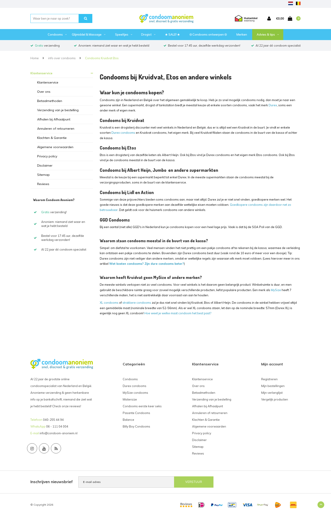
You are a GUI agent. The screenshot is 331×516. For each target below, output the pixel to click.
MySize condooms (135, 392)
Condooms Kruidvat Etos (102, 58)
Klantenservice (41, 73)
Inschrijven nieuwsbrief (51, 481)
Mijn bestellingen (273, 386)
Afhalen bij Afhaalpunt (53, 119)
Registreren (269, 379)
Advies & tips (266, 34)
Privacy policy (47, 156)
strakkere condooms (136, 302)
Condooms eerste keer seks (142, 406)
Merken (241, 34)
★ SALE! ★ (172, 34)
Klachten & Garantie (52, 138)
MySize (276, 290)
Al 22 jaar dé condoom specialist (278, 45)
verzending (47, 45)
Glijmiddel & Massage (87, 34)
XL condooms (109, 302)
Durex (273, 105)
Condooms (55, 34)
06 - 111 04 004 (57, 426)
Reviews (43, 184)
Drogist (146, 34)
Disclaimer (44, 165)
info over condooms (62, 58)
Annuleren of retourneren (55, 129)
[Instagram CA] (32, 448)
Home (34, 58)
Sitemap (43, 175)
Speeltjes (121, 34)
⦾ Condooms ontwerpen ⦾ (208, 34)
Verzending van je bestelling (58, 110)
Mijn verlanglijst (272, 392)
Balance (128, 419)
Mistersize (130, 399)
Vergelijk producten (274, 399)
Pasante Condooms (136, 413)
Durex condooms (123, 132)
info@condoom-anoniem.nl (58, 433)
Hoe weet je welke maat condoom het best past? (177, 313)
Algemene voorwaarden (55, 147)
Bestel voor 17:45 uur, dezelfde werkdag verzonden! (204, 45)
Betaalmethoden (49, 101)
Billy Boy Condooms (136, 426)
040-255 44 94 (53, 419)
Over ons (43, 92)
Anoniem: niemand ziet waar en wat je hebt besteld (113, 45)
